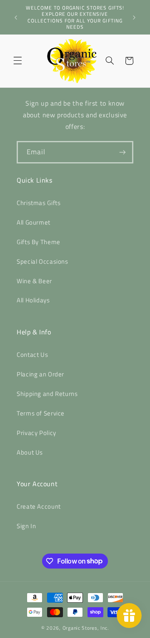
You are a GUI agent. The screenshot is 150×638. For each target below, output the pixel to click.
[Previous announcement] (16, 17)
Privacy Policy (36, 433)
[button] (17, 60)
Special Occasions (42, 261)
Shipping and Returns (47, 393)
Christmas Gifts (38, 203)
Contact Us (32, 354)
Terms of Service (41, 413)
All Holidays (33, 300)
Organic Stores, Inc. (85, 627)
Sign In (26, 526)
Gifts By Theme (38, 242)
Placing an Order (40, 374)
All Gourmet (33, 222)
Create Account (39, 506)
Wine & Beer (34, 281)
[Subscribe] (122, 152)
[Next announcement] (134, 17)
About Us (30, 452)
